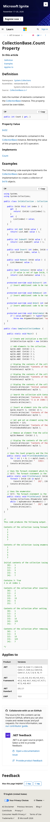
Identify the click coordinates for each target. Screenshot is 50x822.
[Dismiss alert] (46, 4)
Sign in (45, 29)
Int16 (4, 181)
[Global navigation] (2, 29)
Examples (8, 63)
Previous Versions (25, 806)
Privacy (18, 810)
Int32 (4, 130)
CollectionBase (13, 100)
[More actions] (45, 35)
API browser (14, 35)
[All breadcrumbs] (4, 35)
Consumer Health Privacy (13, 814)
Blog (38, 806)
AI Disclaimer (8, 806)
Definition (8, 60)
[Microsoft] (25, 29)
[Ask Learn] (33, 35)
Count (5, 155)
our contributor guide (16, 726)
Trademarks (7, 818)
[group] (25, 420)
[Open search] (38, 29)
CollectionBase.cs (17, 90)
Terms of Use (35, 814)
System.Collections (22, 80)
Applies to (8, 67)
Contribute (7, 810)
